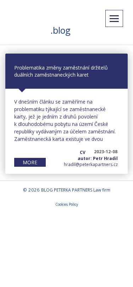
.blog (60, 30)
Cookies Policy (66, 204)
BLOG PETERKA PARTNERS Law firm (75, 190)
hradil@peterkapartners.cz (91, 164)
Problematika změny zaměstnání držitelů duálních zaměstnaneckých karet (61, 71)
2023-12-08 (105, 152)
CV (82, 152)
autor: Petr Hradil (98, 158)
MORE (30, 162)
